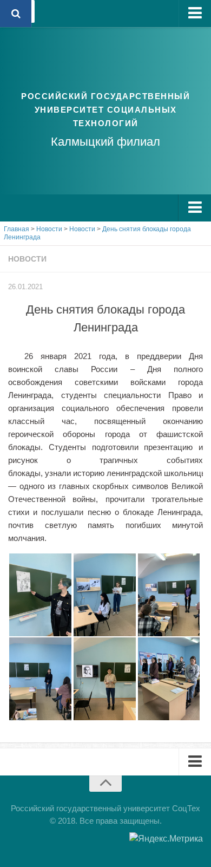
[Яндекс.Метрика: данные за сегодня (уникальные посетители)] (166, 838)
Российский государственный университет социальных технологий (105, 110)
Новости (27, 259)
